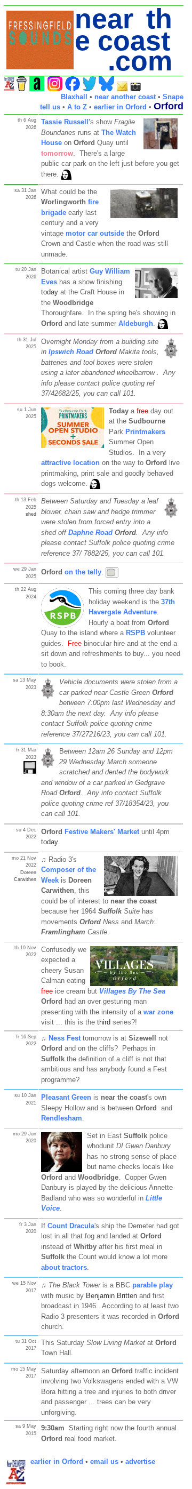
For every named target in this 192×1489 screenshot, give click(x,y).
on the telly (83, 572)
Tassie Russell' (65, 122)
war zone (158, 1012)
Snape (173, 97)
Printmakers (145, 432)
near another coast (125, 97)
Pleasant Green (66, 1097)
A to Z (77, 107)
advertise (140, 1462)
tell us (50, 107)
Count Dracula (70, 1226)
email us (104, 1462)
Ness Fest (65, 1038)
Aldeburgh (135, 323)
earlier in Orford (120, 107)
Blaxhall (74, 97)
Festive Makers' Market (102, 832)
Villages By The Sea (132, 991)
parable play (152, 1285)
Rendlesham (61, 1118)
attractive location (70, 463)
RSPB (135, 633)
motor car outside (95, 233)
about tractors (64, 1267)
